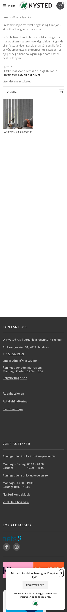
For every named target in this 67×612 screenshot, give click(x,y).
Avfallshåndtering (15, 401)
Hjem (6, 67)
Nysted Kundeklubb (16, 494)
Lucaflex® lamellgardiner (18, 131)
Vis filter (12, 92)
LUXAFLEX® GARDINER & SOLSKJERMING (28, 71)
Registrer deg (35, 585)
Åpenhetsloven (13, 394)
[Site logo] (35, 5)
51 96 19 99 (16, 354)
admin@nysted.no (24, 361)
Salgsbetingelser (15, 378)
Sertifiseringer (13, 409)
